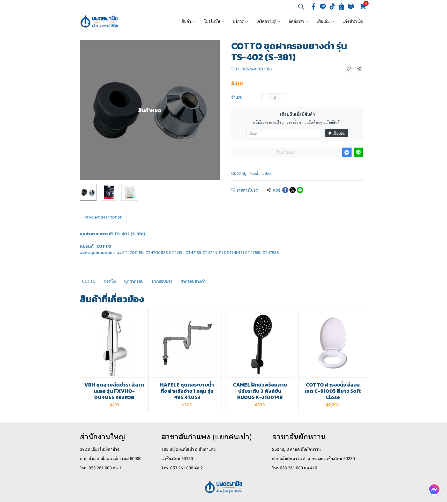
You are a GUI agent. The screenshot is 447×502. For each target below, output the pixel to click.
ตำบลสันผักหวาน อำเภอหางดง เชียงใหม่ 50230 (313, 458)
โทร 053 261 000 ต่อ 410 (294, 467)
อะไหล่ (267, 173)
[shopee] (341, 6)
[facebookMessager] (434, 489)
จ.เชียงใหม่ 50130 (177, 458)
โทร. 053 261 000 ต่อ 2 (182, 467)
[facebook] (313, 6)
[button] (301, 6)
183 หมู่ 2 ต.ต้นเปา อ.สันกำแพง (188, 449)
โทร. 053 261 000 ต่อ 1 (100, 467)
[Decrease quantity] (265, 97)
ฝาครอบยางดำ (193, 281)
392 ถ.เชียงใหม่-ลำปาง (99, 449)
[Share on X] (292, 190)
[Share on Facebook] (285, 190)
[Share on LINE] (300, 190)
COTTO (88, 281)
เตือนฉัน (339, 133)
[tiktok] (332, 6)
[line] (323, 6)
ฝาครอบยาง (162, 281)
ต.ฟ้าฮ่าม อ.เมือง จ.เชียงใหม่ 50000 (110, 458)
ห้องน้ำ (254, 173)
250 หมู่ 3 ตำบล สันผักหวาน (296, 449)
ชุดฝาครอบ (134, 281)
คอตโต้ (110, 281)
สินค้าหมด (285, 152)
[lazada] (351, 6)
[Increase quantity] (284, 97)
